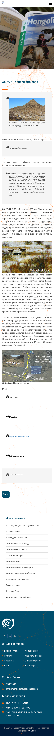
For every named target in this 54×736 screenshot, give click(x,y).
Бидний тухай (11, 651)
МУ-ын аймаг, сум (14, 555)
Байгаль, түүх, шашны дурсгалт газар (23, 525)
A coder (32, 731)
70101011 (11, 684)
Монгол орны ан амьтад (17, 543)
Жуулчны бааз (12, 591)
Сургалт (8, 655)
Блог (6, 665)
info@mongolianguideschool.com (22, 689)
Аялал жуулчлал (13, 585)
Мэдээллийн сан (33, 655)
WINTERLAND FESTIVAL (18, 707)
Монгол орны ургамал (16, 549)
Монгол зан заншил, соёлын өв (20, 573)
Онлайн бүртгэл (33, 660)
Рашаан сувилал (13, 531)
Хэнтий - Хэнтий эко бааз (20, 82)
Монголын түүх (13, 561)
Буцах (6, 494)
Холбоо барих (32, 651)
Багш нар (30, 665)
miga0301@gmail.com (19, 436)
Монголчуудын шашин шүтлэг (20, 567)
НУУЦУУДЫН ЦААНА (17, 703)
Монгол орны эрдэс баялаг (19, 597)
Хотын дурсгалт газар (16, 537)
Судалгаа (9, 660)
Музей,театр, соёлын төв (17, 579)
